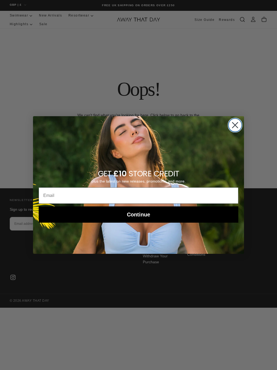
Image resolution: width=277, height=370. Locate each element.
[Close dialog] (235, 125)
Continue (138, 215)
